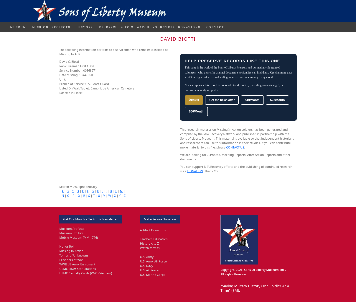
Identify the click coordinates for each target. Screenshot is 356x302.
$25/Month (277, 100)
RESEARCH (108, 27)
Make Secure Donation (160, 219)
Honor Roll (66, 246)
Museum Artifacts (71, 229)
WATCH (143, 27)
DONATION (195, 171)
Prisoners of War (71, 260)
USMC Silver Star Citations (77, 269)
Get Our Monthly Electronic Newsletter (90, 219)
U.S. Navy (146, 266)
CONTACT (215, 27)
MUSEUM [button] (19, 27)
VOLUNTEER (164, 27)
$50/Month (196, 111)
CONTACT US (235, 147)
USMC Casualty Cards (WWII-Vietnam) (85, 273)
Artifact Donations (153, 230)
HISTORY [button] (86, 27)
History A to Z (149, 243)
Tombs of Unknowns (73, 255)
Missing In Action (71, 251)
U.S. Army (147, 257)
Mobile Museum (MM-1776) (78, 238)
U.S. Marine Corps (152, 275)
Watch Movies (150, 248)
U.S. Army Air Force (153, 261)
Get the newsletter (222, 100)
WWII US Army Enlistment (77, 264)
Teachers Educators (154, 239)
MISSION (40, 27)
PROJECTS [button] (62, 27)
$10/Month (252, 100)
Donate (194, 99)
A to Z (127, 27)
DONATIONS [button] (190, 27)
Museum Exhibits (71, 233)
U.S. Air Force (149, 270)
